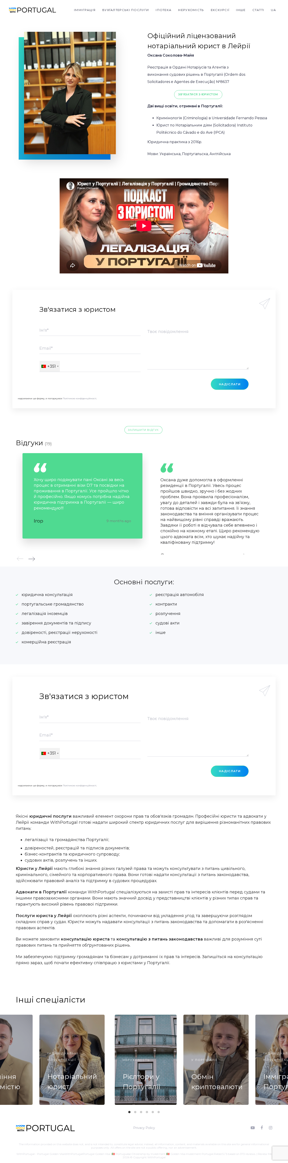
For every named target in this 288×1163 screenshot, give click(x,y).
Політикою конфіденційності (79, 398)
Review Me (265, 1154)
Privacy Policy (144, 1128)
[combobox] (50, 366)
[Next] (31, 558)
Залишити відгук (143, 429)
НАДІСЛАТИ (230, 384)
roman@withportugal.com (101, 1150)
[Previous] (20, 558)
